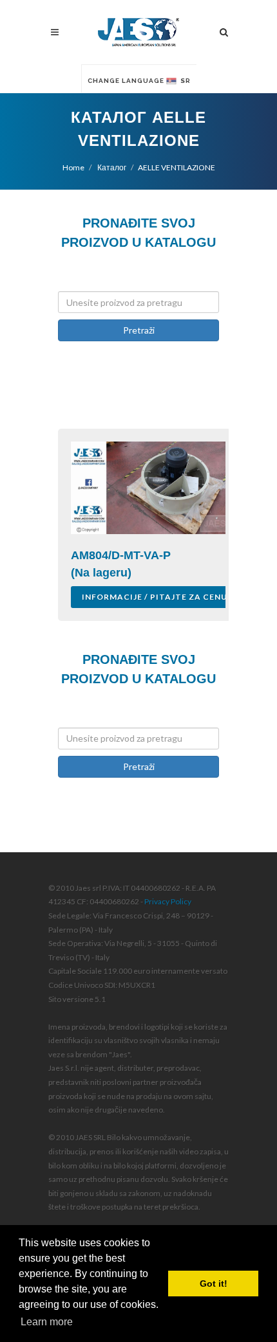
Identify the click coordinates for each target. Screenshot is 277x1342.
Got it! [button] (213, 1283)
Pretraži (139, 330)
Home (73, 167)
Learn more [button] (47, 1321)
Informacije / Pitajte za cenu (154, 597)
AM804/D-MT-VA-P (121, 555)
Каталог (111, 167)
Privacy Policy (167, 901)
